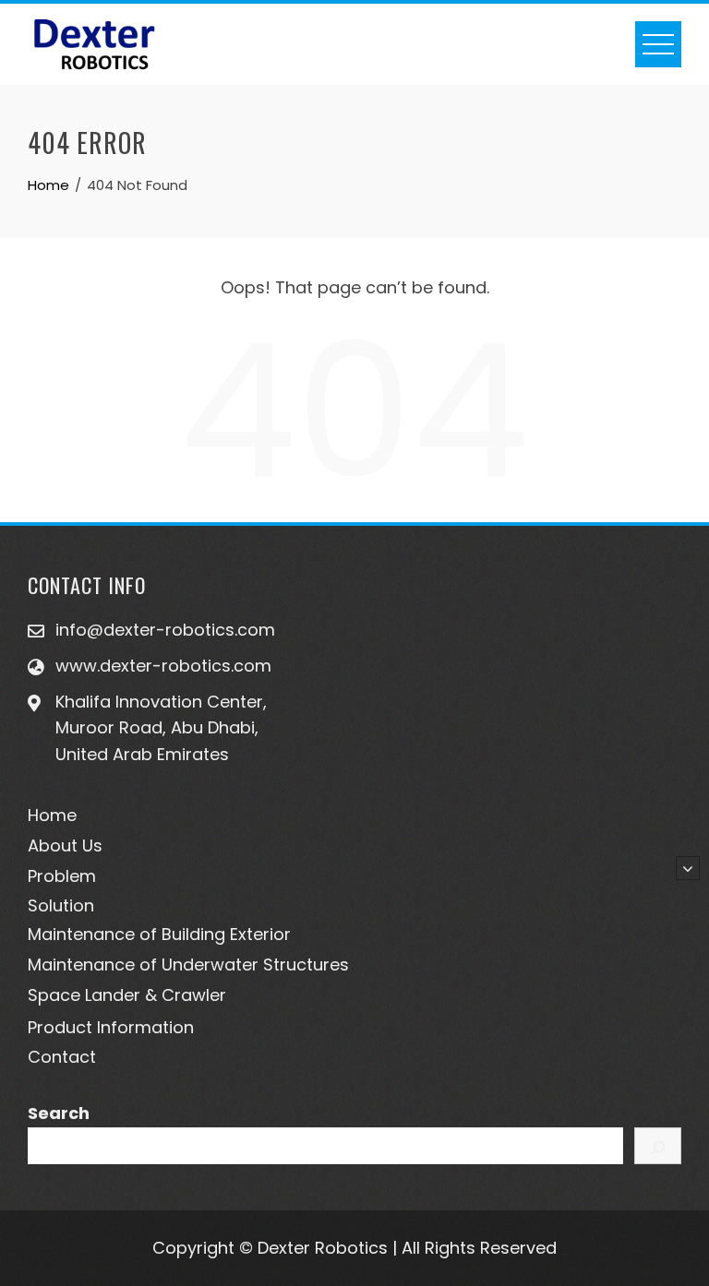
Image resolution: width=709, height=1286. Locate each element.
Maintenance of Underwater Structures (188, 964)
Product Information (111, 1027)
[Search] (658, 1145)
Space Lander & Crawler (127, 994)
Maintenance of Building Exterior (159, 934)
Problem (62, 875)
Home (52, 815)
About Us (65, 845)
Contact (62, 1056)
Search (59, 1113)
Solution (61, 905)
